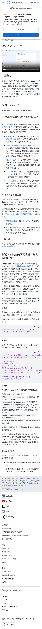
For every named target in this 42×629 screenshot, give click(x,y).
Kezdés (21, 35)
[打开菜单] (3, 2)
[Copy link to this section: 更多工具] (13, 239)
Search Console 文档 (9, 559)
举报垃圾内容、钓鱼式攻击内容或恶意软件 (16, 535)
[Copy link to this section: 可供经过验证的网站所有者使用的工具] (4, 120)
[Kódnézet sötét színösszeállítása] (35, 326)
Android (4, 596)
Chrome (4, 599)
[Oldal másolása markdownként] (21, 46)
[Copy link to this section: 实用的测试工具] (22, 105)
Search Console (28, 84)
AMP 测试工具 (11, 221)
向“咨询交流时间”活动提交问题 (12, 532)
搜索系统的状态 (7, 555)
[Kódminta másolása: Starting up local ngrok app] (38, 352)
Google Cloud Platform (9, 606)
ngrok (35, 301)
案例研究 (5, 562)
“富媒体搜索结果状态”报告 (16, 146)
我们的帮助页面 (9, 246)
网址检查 (32, 91)
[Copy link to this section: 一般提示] (15, 75)
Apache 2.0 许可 (31, 481)
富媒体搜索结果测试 (14, 228)
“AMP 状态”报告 (12, 181)
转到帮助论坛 (6, 528)
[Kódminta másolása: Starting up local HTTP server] (38, 326)
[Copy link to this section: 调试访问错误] (17, 451)
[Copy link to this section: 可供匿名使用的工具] (24, 195)
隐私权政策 (10, 619)
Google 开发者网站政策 (24, 483)
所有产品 (5, 610)
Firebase (5, 603)
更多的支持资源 (7, 539)
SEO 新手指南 (6, 552)
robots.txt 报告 (11, 172)
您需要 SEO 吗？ (7, 548)
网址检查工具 (11, 160)
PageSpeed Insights (8, 579)
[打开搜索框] (26, 2)
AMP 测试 (5, 582)
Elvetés (21, 29)
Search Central (21, 2)
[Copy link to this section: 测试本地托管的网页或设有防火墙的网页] (15, 258)
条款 (3, 619)
